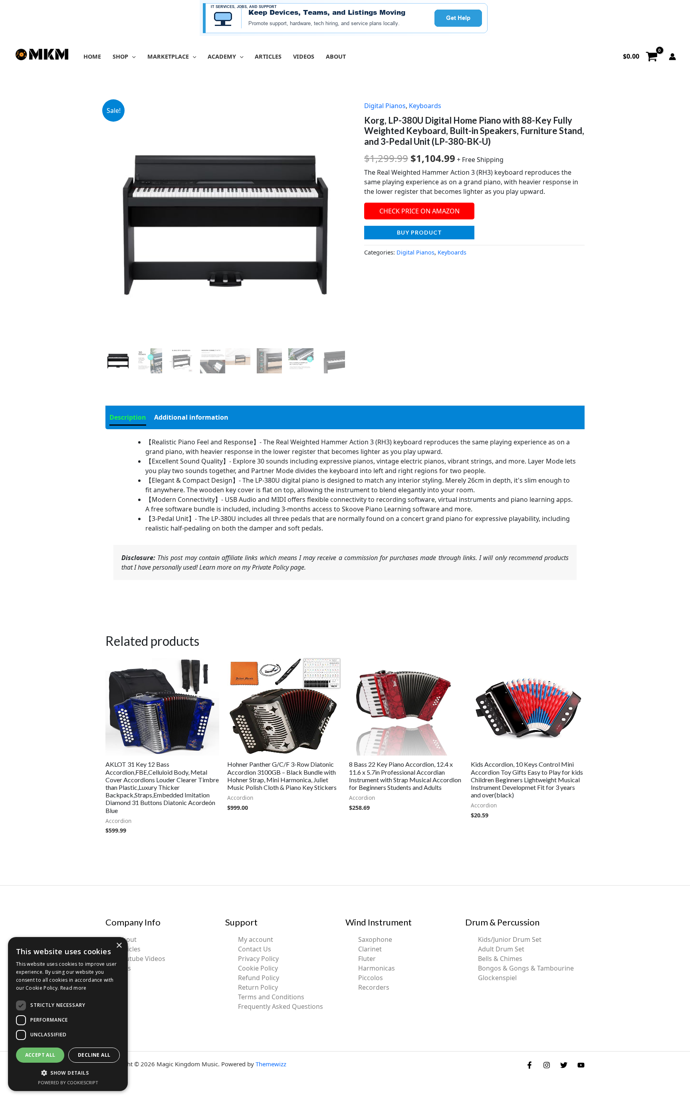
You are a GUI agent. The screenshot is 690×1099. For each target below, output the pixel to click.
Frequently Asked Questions (280, 1006)
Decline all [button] (94, 1055)
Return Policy (258, 987)
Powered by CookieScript (68, 1082)
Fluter (367, 958)
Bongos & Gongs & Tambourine (526, 968)
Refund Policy (258, 977)
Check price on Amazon (419, 211)
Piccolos (370, 977)
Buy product (419, 232)
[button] (132, 56)
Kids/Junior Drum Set (509, 939)
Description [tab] (127, 417)
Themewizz (271, 1064)
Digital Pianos (385, 105)
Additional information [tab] (191, 417)
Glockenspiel (497, 977)
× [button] (119, 946)
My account (255, 939)
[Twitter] (563, 1065)
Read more (73, 988)
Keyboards (425, 105)
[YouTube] (581, 1065)
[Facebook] (529, 1065)
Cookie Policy (258, 968)
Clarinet (370, 949)
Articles (129, 949)
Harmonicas (376, 968)
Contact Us (254, 949)
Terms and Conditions (271, 996)
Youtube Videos (141, 958)
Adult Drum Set (501, 949)
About (127, 939)
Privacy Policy (258, 958)
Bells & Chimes (500, 958)
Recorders (373, 987)
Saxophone (375, 939)
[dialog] (68, 1014)
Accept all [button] (40, 1055)
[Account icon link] (672, 56)
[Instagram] (546, 1065)
